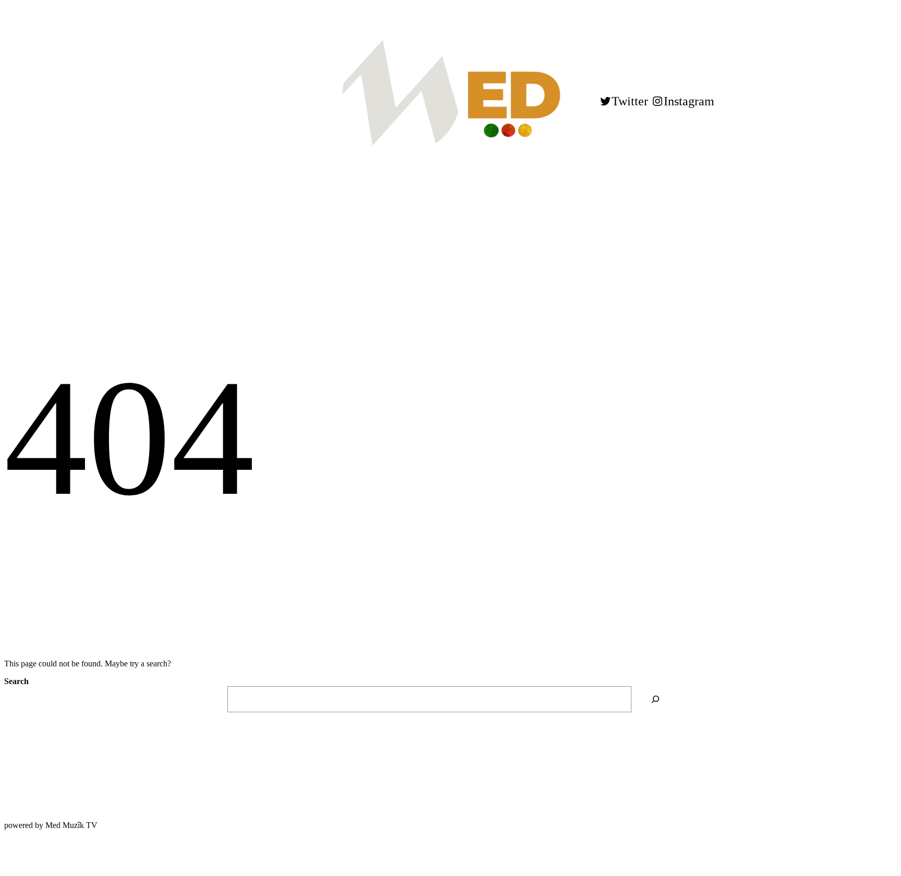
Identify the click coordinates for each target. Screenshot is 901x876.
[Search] (655, 699)
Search (16, 681)
